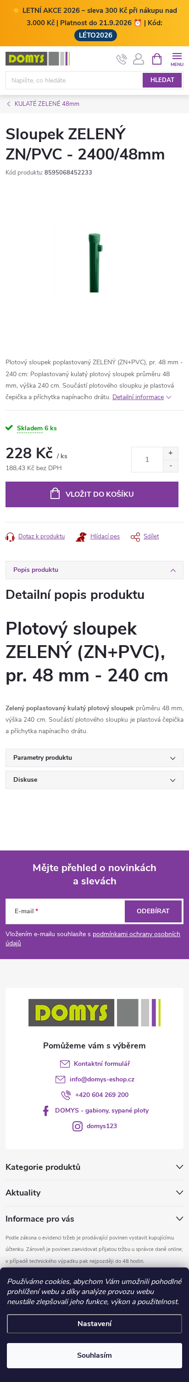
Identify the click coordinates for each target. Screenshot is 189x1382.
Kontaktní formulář (102, 1063)
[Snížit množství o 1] (170, 466)
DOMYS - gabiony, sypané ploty (102, 1110)
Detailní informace (138, 397)
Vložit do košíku (100, 494)
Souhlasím (94, 1355)
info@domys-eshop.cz (102, 1079)
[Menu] (177, 58)
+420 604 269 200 (101, 1095)
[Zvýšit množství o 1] (170, 453)
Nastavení (94, 1324)
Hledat (162, 80)
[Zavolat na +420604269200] (122, 59)
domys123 (102, 1126)
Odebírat (153, 911)
